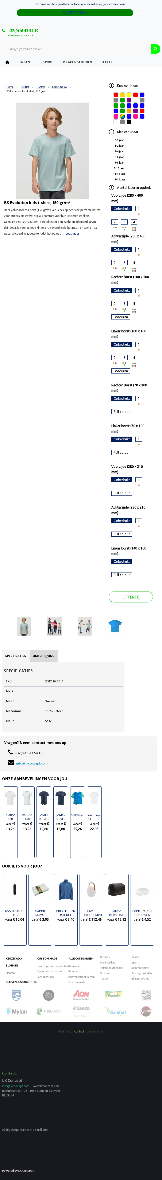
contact (79, 1031)
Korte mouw (59, 87)
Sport (48, 62)
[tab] (15, 656)
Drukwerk (106, 973)
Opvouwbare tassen (49, 971)
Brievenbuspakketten (21, 981)
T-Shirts (40, 87)
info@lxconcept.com (32, 763)
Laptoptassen (45, 976)
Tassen (24, 62)
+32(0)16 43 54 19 (22, 30)
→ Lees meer (70, 233)
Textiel (106, 62)
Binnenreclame (140, 978)
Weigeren (140, 13)
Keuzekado (14, 958)
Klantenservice (18, 35)
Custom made (47, 958)
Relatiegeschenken (77, 62)
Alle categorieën (81, 958)
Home (7, 62)
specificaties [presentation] (15, 656)
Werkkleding (108, 962)
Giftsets (105, 956)
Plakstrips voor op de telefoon (56, 966)
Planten (10, 972)
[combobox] (76, 49)
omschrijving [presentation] (43, 656)
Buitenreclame (140, 967)
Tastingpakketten (142, 973)
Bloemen (12, 965)
